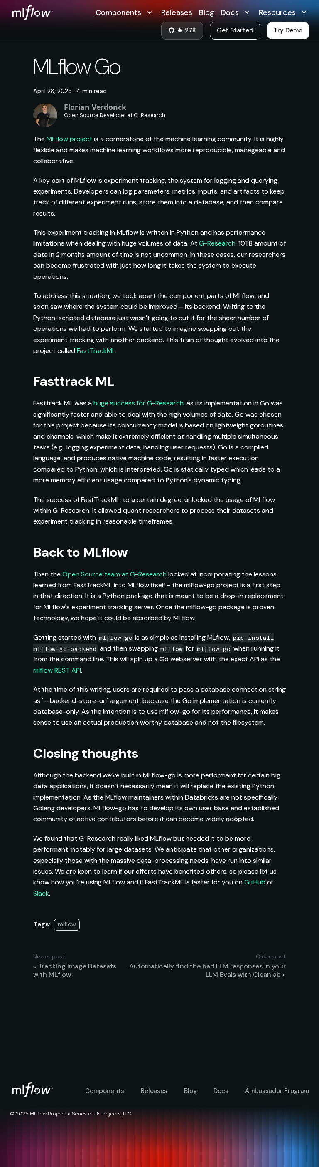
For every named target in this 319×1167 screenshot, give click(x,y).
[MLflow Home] (53, 12)
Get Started (235, 30)
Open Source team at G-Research (114, 574)
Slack (41, 893)
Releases (176, 12)
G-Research (217, 243)
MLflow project (69, 138)
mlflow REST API (57, 670)
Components (104, 1091)
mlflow (67, 924)
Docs (220, 1091)
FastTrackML (96, 350)
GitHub (254, 882)
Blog (206, 12)
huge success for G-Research (138, 403)
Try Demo (288, 30)
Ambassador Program (277, 1091)
